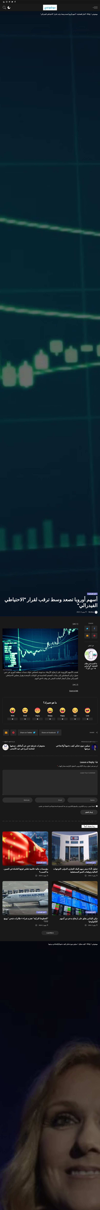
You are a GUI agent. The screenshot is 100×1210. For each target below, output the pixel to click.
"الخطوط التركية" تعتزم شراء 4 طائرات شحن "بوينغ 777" (26, 920)
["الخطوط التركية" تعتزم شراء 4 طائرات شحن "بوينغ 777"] (25, 898)
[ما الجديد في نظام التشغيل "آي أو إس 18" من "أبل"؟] (91, 654)
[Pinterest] (9, 2)
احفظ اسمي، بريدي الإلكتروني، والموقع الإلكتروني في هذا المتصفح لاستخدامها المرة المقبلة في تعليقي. (66, 806)
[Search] (5, 7)
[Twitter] (12, 2)
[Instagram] (6, 2)
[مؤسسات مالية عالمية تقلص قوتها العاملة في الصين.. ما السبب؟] (25, 848)
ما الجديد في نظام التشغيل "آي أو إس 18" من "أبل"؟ (90, 666)
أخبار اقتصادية (92, 594)
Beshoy (91, 612)
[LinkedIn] (3, 2)
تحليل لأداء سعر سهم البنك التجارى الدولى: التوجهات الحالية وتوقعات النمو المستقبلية (75, 870)
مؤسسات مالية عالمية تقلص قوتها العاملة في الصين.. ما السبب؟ (25, 870)
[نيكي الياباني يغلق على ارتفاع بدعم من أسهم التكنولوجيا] (75, 898)
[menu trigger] (94, 7)
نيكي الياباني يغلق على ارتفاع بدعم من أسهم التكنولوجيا (79, 920)
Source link (73, 690)
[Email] (87, 636)
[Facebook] (15, 2)
